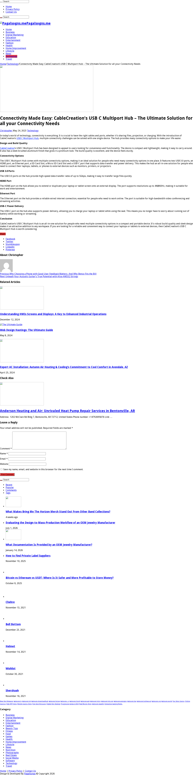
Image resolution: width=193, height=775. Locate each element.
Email (4, 458)
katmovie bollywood (144, 701)
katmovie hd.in (95, 701)
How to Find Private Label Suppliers (28, 555)
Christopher (6, 130)
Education (11, 37)
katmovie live (131, 701)
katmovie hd (26, 701)
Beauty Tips (12, 728)
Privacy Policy (13, 9)
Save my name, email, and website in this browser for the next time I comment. (43, 469)
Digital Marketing (15, 34)
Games (9, 736)
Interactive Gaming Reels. (113, 704)
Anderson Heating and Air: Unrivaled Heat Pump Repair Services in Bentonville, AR (67, 411)
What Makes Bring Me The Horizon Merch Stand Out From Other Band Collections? (58, 511)
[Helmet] (11, 641)
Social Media (12, 758)
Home (9, 6)
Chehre (10, 602)
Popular (10, 487)
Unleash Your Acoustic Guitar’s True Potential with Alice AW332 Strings (39, 276)
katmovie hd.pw (54, 701)
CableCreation (7, 148)
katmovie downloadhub (39, 701)
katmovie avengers (120, 701)
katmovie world (166, 701)
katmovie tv (18, 701)
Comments (11, 490)
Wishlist (11, 668)
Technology (11, 56)
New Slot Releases (6, 701)
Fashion (9, 43)
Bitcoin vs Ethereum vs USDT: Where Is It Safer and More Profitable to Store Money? (60, 577)
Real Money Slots (85, 704)
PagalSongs (30, 773)
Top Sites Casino (179, 701)
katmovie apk (85, 701)
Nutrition (10, 750)
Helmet (10, 646)
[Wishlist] (11, 663)
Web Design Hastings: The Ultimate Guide (26, 330)
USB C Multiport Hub (28, 138)
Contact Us (11, 12)
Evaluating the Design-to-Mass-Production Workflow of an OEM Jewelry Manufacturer (60, 522)
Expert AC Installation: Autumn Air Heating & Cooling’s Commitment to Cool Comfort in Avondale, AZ (64, 367)
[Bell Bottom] (11, 618)
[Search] (1, 2)
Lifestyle (10, 51)
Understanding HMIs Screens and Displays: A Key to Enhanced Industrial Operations (53, 314)
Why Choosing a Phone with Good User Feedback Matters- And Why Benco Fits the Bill (48, 273)
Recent (9, 484)
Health (9, 45)
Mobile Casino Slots (24, 704)
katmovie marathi (98, 704)
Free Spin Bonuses (39, 704)
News (8, 53)
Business (10, 32)
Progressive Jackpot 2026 (70, 704)
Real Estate (11, 755)
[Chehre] (11, 596)
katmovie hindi (75, 701)
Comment (6, 448)
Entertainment (13, 40)
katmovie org (156, 701)
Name (4, 453)
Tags (8, 493)
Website (4, 464)
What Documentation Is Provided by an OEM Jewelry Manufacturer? (49, 544)
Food (8, 733)
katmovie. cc (64, 701)
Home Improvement (16, 48)
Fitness (9, 731)
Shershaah (12, 690)
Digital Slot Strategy (53, 704)
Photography (12, 752)
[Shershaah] (11, 685)
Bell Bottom (13, 624)
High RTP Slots (11, 704)
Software (10, 760)
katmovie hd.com (107, 701)
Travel (9, 59)
